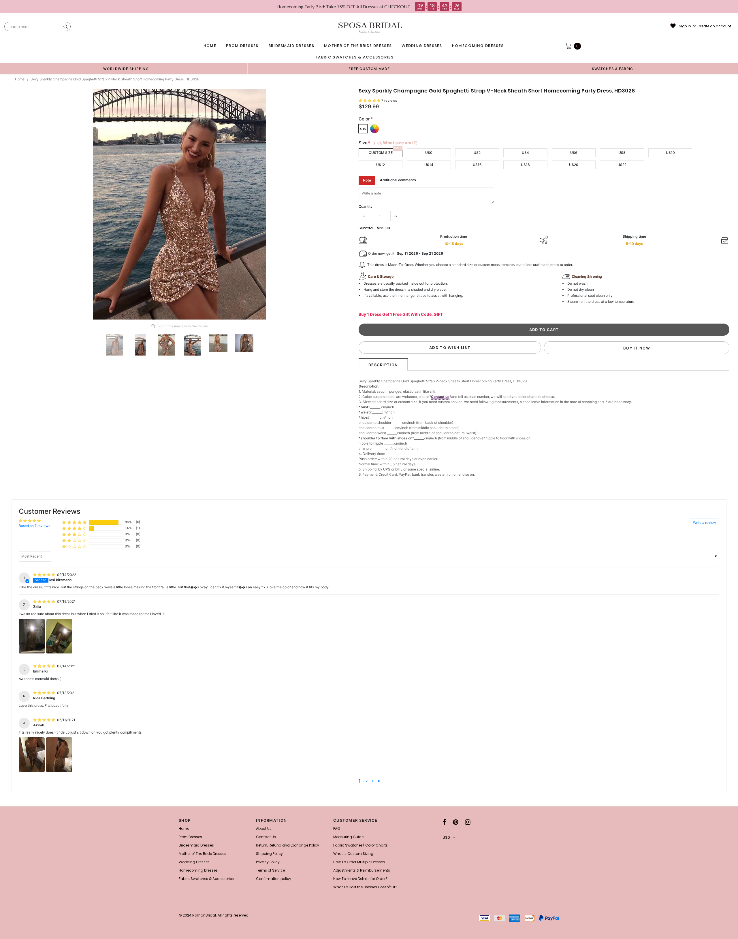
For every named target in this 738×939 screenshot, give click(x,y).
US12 (380, 165)
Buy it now (636, 348)
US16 (477, 165)
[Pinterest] (455, 822)
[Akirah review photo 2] (59, 754)
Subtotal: (366, 228)
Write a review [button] (704, 522)
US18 (525, 165)
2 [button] (367, 781)
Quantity (365, 206)
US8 (622, 152)
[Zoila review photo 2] (59, 636)
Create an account (714, 26)
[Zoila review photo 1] (32, 636)
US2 (477, 152)
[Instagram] (467, 822)
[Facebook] (444, 822)
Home (20, 79)
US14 (428, 165)
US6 (573, 152)
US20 (573, 165)
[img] (44, 575)
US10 (670, 152)
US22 (621, 165)
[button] (370, 100)
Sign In (685, 26)
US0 (428, 152)
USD (446, 837)
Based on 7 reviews (34, 526)
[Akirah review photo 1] (32, 754)
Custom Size (381, 152)
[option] (126, 68)
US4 (525, 152)
